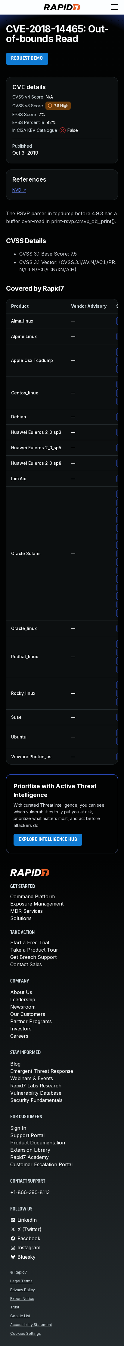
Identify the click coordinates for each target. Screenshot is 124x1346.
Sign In (18, 1128)
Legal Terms (21, 1281)
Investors (21, 1029)
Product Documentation (37, 1143)
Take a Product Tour (34, 950)
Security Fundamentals (36, 1100)
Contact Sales (26, 964)
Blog (15, 1064)
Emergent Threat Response (41, 1071)
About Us (21, 992)
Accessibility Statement (31, 1324)
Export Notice (22, 1298)
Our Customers (27, 1014)
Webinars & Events (31, 1078)
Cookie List (20, 1316)
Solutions (21, 918)
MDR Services (26, 911)
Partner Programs (31, 1021)
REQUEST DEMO (27, 58)
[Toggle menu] (114, 7)
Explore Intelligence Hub (48, 839)
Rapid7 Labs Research (35, 1086)
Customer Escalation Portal (41, 1164)
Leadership (22, 999)
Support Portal (27, 1135)
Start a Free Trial (29, 942)
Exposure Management (37, 904)
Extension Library (30, 1150)
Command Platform (32, 896)
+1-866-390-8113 (30, 1192)
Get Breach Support (33, 957)
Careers (19, 1036)
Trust (14, 1307)
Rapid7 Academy (29, 1157)
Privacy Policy (22, 1289)
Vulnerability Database (35, 1093)
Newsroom (23, 1007)
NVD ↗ (19, 190)
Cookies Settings (25, 1333)
